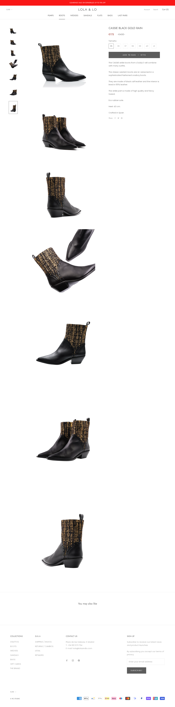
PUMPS (51, 15)
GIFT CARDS (15, 664)
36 (118, 46)
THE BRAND (15, 668)
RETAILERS (39, 655)
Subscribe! (136, 670)
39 (140, 46)
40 (147, 46)
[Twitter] (118, 118)
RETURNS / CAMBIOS (44, 646)
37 (125, 46)
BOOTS (62, 15)
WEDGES (74, 15)
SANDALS (88, 15)
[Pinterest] (121, 118)
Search (155, 9)
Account (147, 9)
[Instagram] (73, 660)
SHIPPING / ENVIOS (43, 641)
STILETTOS (14, 641)
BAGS (110, 15)
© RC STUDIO (15, 699)
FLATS (99, 15)
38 (132, 46)
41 (154, 46)
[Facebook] (115, 118)
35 (111, 46)
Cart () (165, 9)
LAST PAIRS (122, 15)
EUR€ (8, 9)
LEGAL (37, 650)
